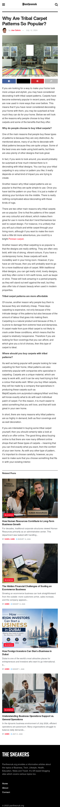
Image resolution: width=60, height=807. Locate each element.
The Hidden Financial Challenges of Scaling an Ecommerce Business (27, 587)
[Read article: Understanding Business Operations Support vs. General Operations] (30, 693)
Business (9, 515)
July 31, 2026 (17, 734)
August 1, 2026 (18, 669)
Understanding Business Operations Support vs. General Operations (28, 717)
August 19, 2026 (24, 539)
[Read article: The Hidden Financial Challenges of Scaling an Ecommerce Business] (30, 563)
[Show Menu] (3, 4)
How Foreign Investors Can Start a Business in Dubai (27, 652)
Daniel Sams (10, 539)
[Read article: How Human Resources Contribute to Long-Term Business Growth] (30, 498)
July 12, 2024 (31, 30)
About (5, 787)
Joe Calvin (16, 30)
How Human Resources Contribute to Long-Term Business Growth (28, 522)
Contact (6, 792)
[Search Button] (56, 4)
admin (7, 604)
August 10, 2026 (18, 604)
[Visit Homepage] (30, 4)
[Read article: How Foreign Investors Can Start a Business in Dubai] (30, 628)
